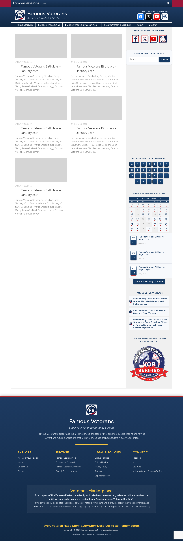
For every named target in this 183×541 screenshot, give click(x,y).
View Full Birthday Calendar (149, 281)
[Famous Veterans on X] (148, 16)
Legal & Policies (102, 458)
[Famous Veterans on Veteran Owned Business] (164, 16)
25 (137, 223)
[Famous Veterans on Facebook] (140, 16)
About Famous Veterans (28, 458)
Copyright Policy (102, 476)
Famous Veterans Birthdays (118, 25)
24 (131, 223)
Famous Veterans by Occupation (81, 25)
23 (166, 219)
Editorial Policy (101, 462)
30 (149, 204)
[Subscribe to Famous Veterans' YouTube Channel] (154, 42)
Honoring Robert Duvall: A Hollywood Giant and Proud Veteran (150, 311)
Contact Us (23, 467)
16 (166, 214)
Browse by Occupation (66, 462)
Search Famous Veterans (67, 471)
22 (160, 219)
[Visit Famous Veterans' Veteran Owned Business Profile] (163, 42)
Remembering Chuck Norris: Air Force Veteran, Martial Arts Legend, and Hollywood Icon (150, 301)
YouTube (137, 467)
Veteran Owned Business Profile (147, 471)
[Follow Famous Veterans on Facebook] (135, 42)
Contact (153, 25)
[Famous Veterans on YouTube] (156, 16)
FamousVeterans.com (29, 3)
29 (143, 204)
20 (149, 219)
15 (160, 214)
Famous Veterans (24, 25)
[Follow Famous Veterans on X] (145, 42)
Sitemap (21, 471)
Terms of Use (100, 471)
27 (132, 204)
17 (132, 219)
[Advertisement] (149, 108)
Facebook (137, 458)
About (140, 25)
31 (155, 204)
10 (132, 214)
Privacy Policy (101, 467)
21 (155, 219)
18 (137, 219)
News (20, 462)
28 (137, 204)
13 (149, 214)
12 (143, 214)
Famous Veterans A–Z (49, 25)
